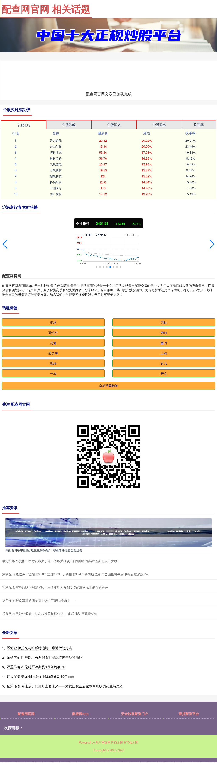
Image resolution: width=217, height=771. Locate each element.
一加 (53, 373)
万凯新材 (56, 170)
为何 (164, 332)
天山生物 (56, 146)
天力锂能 (56, 140)
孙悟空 (53, 332)
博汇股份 (56, 194)
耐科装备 (56, 158)
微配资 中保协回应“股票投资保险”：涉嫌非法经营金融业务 (43, 550)
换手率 (199, 124)
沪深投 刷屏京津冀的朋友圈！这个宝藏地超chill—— (38, 600)
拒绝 (53, 322)
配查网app (80, 713)
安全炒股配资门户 (134, 713)
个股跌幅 (69, 124)
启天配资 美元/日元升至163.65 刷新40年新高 (40, 676)
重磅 (164, 342)
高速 (53, 342)
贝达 (164, 322)
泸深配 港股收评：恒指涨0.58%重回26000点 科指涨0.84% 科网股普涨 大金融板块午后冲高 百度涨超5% (75, 574)
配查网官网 (26, 713)
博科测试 (56, 152)
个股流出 (159, 124)
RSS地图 (117, 742)
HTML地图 (131, 742)
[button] (5, 244)
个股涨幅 (24, 125)
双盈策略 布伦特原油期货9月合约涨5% (36, 666)
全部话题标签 (108, 385)
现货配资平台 (189, 713)
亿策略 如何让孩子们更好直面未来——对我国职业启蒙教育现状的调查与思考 (65, 685)
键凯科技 (56, 176)
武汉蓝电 (56, 164)
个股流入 (114, 124)
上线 (164, 353)
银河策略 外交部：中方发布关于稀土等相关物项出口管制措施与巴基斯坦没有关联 (59, 561)
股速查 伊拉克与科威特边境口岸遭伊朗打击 (39, 647)
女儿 (164, 363)
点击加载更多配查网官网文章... (108, 93)
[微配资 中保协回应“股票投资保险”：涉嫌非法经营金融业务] (108, 532)
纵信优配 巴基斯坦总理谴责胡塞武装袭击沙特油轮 (44, 657)
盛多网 (53, 353)
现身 (53, 363)
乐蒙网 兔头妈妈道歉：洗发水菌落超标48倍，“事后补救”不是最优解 (49, 613)
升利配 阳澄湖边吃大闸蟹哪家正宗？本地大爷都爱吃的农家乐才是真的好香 (55, 587)
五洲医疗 (56, 188)
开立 (164, 373)
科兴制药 (56, 182)
